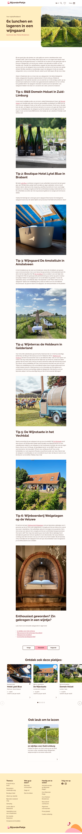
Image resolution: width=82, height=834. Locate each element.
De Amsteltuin (39, 274)
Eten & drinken (28, 793)
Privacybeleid (46, 811)
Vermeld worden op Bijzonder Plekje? (47, 787)
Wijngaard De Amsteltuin (24, 635)
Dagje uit (26, 790)
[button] (80, 703)
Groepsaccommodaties (13, 821)
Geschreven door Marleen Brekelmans (17, 35)
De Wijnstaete (57, 441)
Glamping (9, 803)
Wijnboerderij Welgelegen (35, 525)
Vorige (29, 647)
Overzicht (41, 647)
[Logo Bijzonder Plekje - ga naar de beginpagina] (16, 3)
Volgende (53, 647)
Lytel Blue (24, 183)
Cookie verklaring (47, 814)
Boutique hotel (10, 793)
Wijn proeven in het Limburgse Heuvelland (29, 633)
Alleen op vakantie (11, 796)
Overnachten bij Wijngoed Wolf (26, 636)
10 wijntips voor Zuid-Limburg (26, 631)
